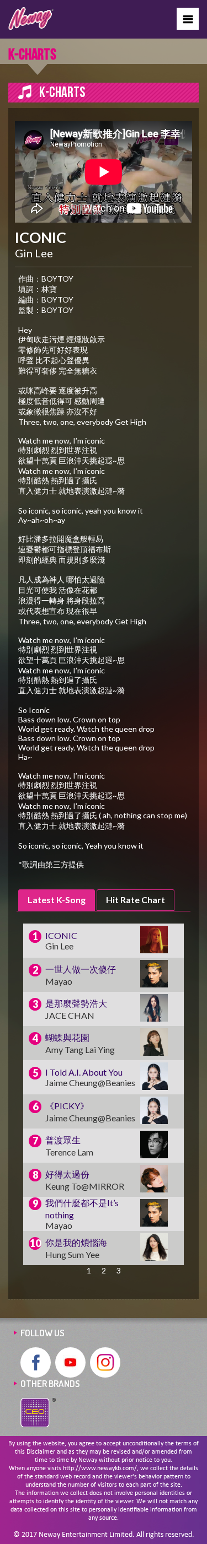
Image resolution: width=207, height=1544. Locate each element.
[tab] (56, 900)
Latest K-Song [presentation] (57, 899)
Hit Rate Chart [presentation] (135, 899)
